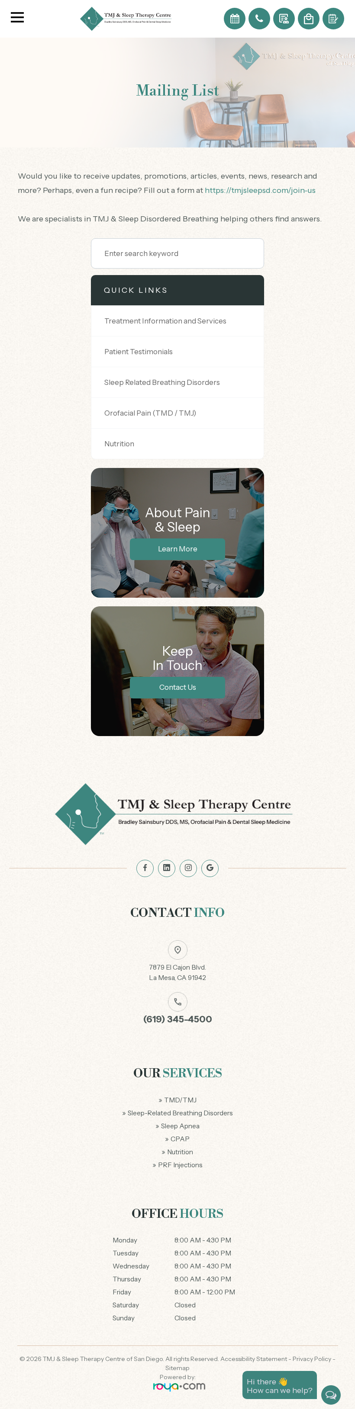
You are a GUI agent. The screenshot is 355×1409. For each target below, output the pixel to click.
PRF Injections (180, 1165)
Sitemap (177, 1368)
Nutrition (119, 443)
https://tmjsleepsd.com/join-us (260, 190)
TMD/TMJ (180, 1100)
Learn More (177, 548)
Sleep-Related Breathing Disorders (180, 1113)
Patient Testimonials (138, 351)
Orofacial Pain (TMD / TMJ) (150, 413)
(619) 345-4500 (177, 1019)
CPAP (180, 1139)
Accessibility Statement (253, 1359)
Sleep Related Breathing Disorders (162, 382)
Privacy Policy (312, 1359)
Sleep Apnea (180, 1126)
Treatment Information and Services (165, 321)
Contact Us (177, 687)
